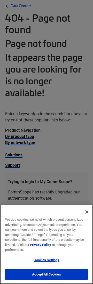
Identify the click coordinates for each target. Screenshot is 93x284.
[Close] (86, 212)
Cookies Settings (46, 260)
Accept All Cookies (46, 274)
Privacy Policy (40, 244)
